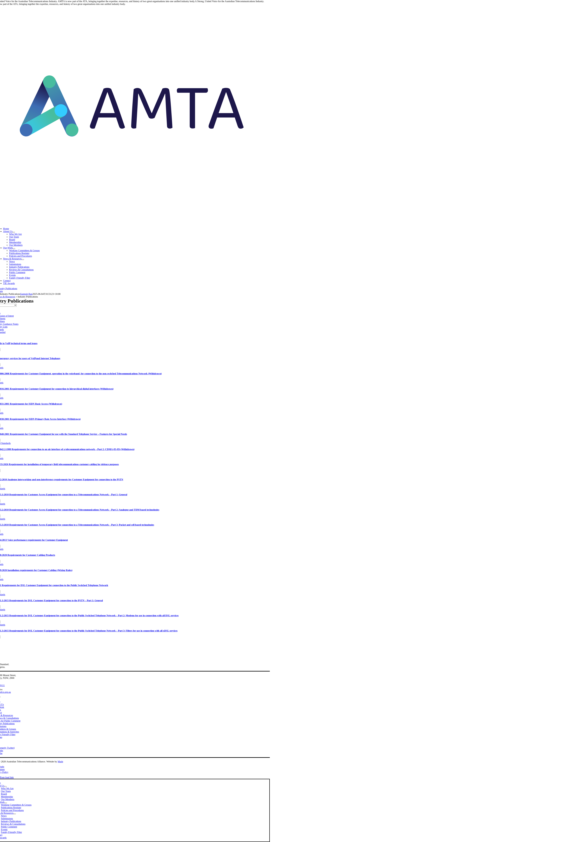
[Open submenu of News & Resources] (23, 259)
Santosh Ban (26, 294)
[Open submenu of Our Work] (14, 248)
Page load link (7, 777)
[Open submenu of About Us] (13, 232)
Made (60, 761)
